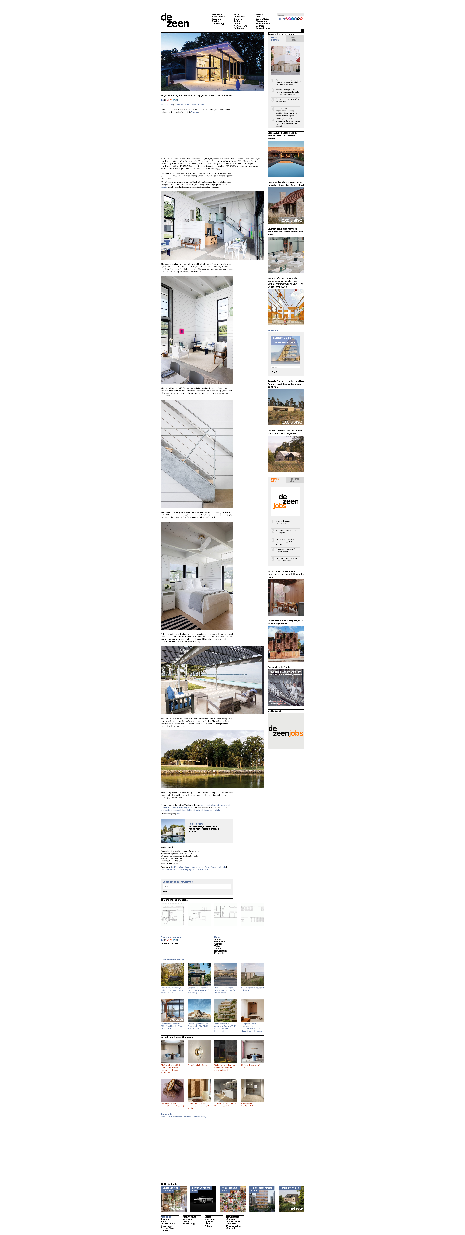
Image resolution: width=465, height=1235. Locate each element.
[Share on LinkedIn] (174, 100)
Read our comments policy (194, 1116)
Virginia (194, 112)
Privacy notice (233, 1226)
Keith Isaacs (182, 813)
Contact (230, 1228)
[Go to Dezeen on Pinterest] (286, 19)
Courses (260, 26)
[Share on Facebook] (162, 100)
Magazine (217, 14)
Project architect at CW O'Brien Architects (285, 550)
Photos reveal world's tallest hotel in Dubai (288, 100)
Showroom (261, 21)
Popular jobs (275, 480)
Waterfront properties (186, 869)
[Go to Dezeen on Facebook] (295, 19)
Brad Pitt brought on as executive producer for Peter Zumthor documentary (288, 91)
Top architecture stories (281, 34)
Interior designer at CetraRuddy (284, 522)
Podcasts (239, 28)
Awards (260, 14)
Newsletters (240, 26)
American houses (168, 869)
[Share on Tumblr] (176, 100)
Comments (232, 1219)
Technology (218, 24)
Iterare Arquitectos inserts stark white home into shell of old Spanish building (288, 82)
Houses (214, 867)
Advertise (231, 1224)
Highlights (172, 1184)
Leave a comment (198, 104)
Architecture (219, 17)
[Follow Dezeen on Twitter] (298, 19)
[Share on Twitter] (165, 100)
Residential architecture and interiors (187, 867)
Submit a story (234, 1221)
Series (237, 14)
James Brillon (167, 104)
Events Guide (263, 19)
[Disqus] (212, 1149)
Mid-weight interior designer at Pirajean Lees (288, 531)
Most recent (293, 39)
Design (215, 21)
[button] (302, 30)
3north (164, 187)
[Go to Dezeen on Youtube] (301, 19)
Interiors (216, 19)
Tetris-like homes (289, 1188)
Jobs (258, 17)
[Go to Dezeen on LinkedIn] (292, 19)
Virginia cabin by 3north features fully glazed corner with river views (196, 96)
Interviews (239, 17)
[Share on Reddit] (171, 100)
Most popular (275, 39)
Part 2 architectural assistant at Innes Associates (288, 559)
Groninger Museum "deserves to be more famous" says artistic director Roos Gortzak (288, 122)
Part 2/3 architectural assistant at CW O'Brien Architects (286, 541)
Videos (237, 24)
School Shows (263, 24)
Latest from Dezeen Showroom (177, 1037)
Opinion (238, 19)
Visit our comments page (171, 1116)
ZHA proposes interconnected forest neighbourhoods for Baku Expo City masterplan (286, 112)
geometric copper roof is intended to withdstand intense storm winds (190, 810)
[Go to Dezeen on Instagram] (289, 19)
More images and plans (176, 900)
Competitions (263, 28)
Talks (237, 21)
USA (207, 867)
